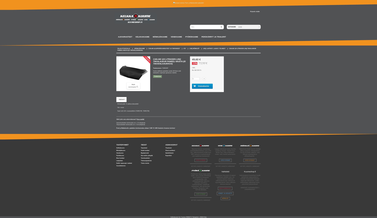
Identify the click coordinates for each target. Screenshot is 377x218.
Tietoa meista (145, 163)
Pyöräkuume (120, 155)
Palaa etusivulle (123, 48)
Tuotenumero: (157, 68)
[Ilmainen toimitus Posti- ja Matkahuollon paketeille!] (188, 3)
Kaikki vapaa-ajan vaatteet (124, 163)
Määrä (194, 76)
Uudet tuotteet (145, 150)
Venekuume (119, 153)
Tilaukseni (168, 148)
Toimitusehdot (145, 158)
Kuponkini (168, 155)
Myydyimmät (145, 153)
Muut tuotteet (120, 158)
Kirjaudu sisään (255, 11)
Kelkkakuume (120, 148)
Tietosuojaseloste (146, 160)
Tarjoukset (144, 148)
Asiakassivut (171, 145)
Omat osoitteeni (170, 150)
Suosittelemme (120, 165)
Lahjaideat (119, 160)
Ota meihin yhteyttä (147, 155)
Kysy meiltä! (140, 119)
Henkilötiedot (169, 153)
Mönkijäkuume (120, 150)
